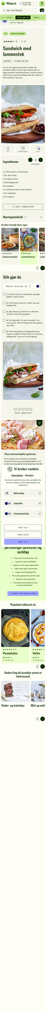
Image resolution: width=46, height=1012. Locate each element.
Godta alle (23, 542)
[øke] (40, 160)
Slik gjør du (23, 17)
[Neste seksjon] (43, 17)
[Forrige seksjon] (3, 17)
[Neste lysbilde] (42, 268)
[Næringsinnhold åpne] (23, 217)
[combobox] (20, 10)
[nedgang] (30, 160)
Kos (5, 34)
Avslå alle (23, 527)
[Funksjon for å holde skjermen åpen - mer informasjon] (29, 286)
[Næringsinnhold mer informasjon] (25, 217)
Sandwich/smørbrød (18, 34)
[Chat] (42, 10)
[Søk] (4, 10)
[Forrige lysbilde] (37, 268)
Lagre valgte (23, 534)
